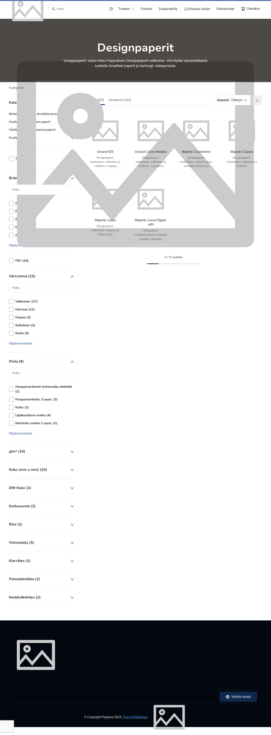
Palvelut (146, 9)
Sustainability (168, 9)
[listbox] (41, 317)
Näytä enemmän (20, 343)
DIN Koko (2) (20, 487)
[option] (41, 301)
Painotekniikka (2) (24, 579)
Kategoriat (16, 87)
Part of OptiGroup (135, 717)
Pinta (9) (16, 361)
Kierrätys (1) (20, 560)
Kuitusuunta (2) (22, 506)
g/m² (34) (17, 451)
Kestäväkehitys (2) (25, 597)
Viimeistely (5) (21, 542)
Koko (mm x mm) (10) (28, 469)
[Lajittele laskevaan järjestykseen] (257, 100)
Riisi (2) (15, 524)
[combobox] (231, 100)
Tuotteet (124, 9)
